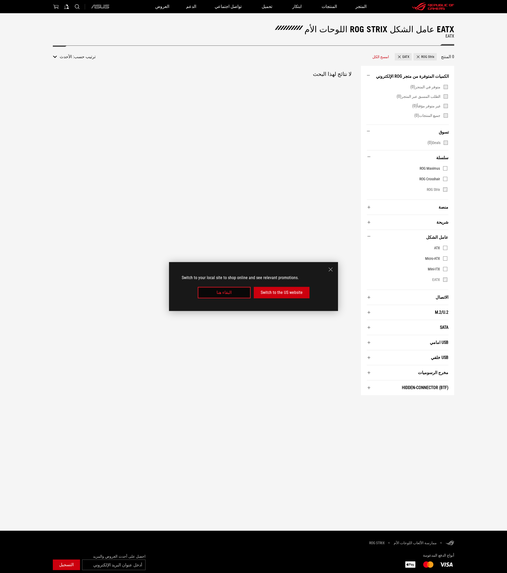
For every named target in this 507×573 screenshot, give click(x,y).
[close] (330, 269)
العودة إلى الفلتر (448, 403)
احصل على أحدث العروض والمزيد (119, 556)
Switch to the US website (282, 292)
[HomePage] (450, 543)
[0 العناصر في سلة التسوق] (56, 6)
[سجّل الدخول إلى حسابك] (66, 6)
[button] (425, 57)
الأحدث (66, 56)
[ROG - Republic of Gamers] (433, 7)
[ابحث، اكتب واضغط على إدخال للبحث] (77, 6)
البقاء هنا (224, 292)
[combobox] (62, 56)
